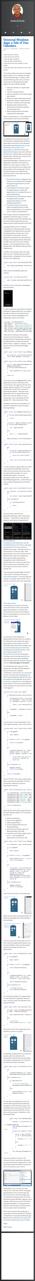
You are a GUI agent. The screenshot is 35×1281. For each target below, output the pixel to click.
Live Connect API (26, 673)
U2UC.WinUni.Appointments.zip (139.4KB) (16, 1220)
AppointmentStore (23, 648)
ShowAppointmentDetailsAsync (17, 196)
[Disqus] (17, 1256)
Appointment (24, 313)
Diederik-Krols (14, 48)
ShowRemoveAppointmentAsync (17, 205)
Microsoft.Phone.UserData (11, 654)
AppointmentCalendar (13, 650)
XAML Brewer (7, 1227)
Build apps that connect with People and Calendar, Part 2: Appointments (16, 148)
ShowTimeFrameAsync (14, 179)
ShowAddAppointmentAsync (16, 188)
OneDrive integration (12, 681)
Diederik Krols (17, 20)
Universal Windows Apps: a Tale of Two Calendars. (16, 43)
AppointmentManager (10, 152)
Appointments (25, 656)
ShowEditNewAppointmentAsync (13, 545)
